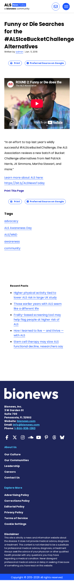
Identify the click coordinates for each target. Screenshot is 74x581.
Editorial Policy (14, 506)
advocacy (11, 221)
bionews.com (26, 421)
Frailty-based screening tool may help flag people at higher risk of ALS (37, 319)
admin (19, 51)
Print (16, 63)
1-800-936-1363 (24, 428)
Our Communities (16, 460)
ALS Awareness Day (18, 228)
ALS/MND (10, 235)
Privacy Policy (13, 512)
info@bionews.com (26, 425)
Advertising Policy (16, 495)
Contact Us (12, 477)
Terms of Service (16, 518)
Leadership (12, 466)
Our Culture (12, 454)
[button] (56, 7)
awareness (12, 241)
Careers (10, 472)
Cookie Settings (15, 524)
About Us (10, 447)
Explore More (13, 488)
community (12, 248)
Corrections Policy (17, 501)
